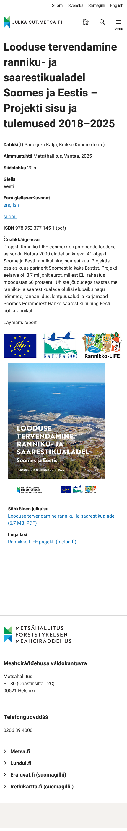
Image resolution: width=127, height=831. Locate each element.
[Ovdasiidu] (85, 22)
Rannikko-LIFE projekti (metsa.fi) (42, 541)
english (11, 205)
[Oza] (102, 22)
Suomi (58, 5)
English (116, 5)
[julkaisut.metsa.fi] (37, 633)
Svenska (76, 5)
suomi (10, 216)
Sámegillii (96, 5)
